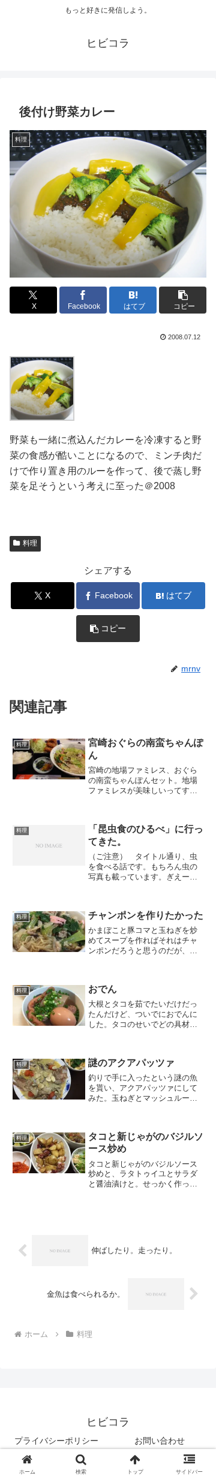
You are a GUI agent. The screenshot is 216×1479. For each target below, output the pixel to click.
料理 (30, 543)
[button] (182, 300)
